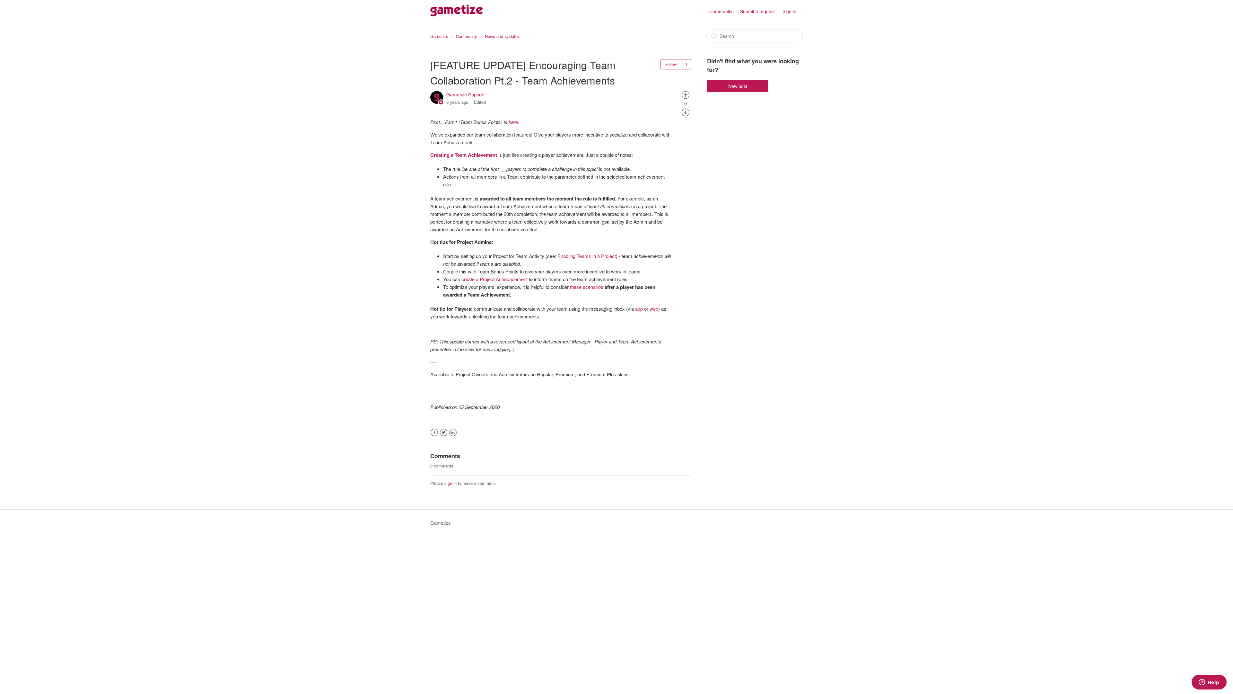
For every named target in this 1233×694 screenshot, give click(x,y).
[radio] (685, 94)
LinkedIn (453, 433)
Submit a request (757, 11)
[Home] (456, 14)
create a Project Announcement (494, 279)
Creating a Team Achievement (463, 154)
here (513, 122)
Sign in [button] (789, 11)
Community (720, 11)
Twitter (444, 433)
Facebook (434, 433)
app (639, 308)
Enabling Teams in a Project (586, 256)
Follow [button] (671, 64)
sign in (450, 483)
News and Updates (502, 36)
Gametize (439, 36)
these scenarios (587, 286)
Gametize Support (465, 94)
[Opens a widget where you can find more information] (1209, 683)
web (654, 308)
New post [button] (737, 86)
